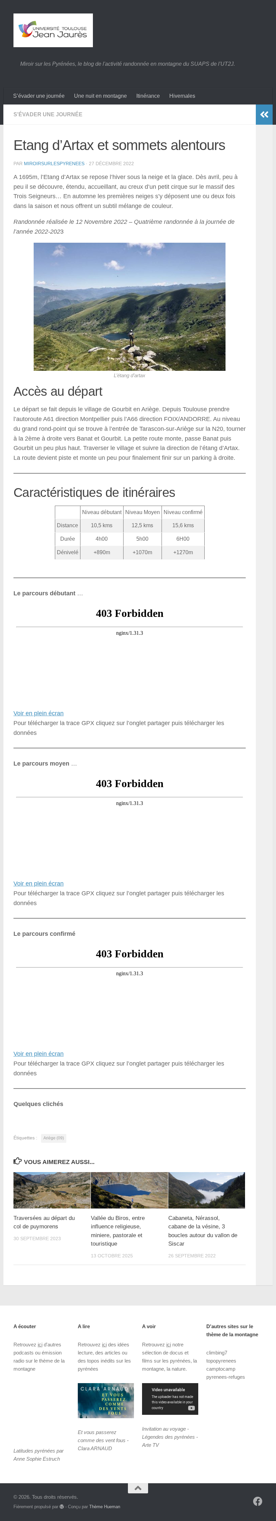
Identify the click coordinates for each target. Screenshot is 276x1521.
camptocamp (220, 1369)
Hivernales (182, 96)
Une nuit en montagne (100, 96)
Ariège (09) (53, 1138)
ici (40, 1344)
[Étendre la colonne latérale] (264, 115)
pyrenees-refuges (225, 1377)
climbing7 (216, 1352)
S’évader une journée (39, 96)
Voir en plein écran (38, 713)
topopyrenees (221, 1361)
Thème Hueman (104, 1506)
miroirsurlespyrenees (54, 163)
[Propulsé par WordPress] (62, 1506)
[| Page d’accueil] (53, 30)
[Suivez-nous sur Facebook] (258, 1501)
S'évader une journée (47, 114)
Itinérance (148, 96)
